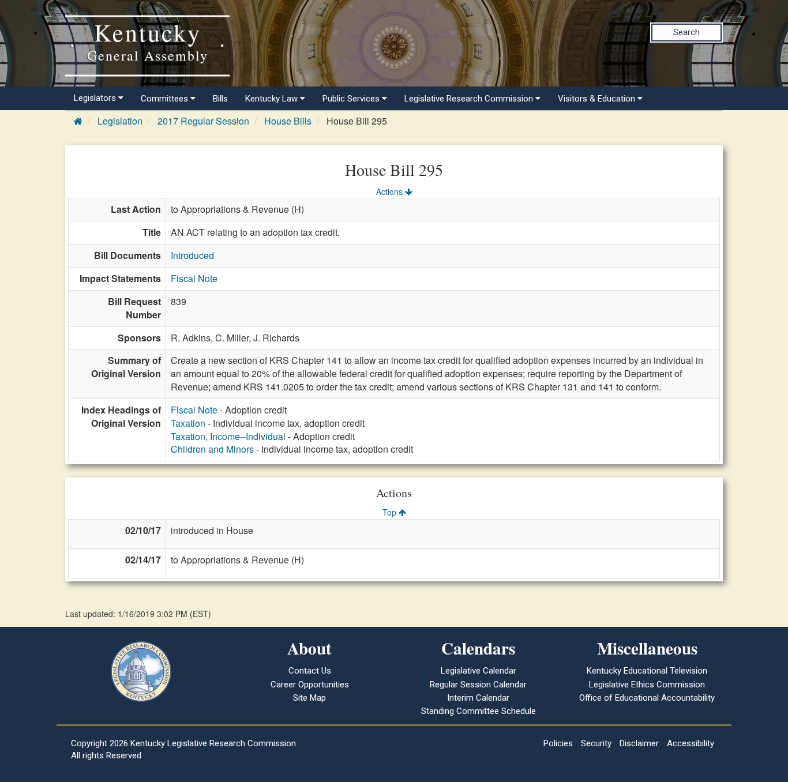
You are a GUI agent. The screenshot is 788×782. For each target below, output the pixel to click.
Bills (220, 98)
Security (596, 743)
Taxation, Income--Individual (228, 436)
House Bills (288, 120)
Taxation (188, 423)
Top (390, 512)
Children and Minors (212, 449)
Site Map (309, 698)
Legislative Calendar (478, 671)
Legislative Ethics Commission (647, 684)
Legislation (119, 120)
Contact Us (309, 671)
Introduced (192, 255)
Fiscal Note (194, 278)
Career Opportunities (310, 684)
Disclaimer (639, 743)
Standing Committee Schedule (478, 711)
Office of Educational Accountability (647, 698)
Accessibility (690, 743)
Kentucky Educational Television (647, 671)
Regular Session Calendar (478, 684)
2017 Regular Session (203, 120)
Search (686, 32)
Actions (390, 191)
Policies (558, 743)
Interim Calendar (478, 698)
